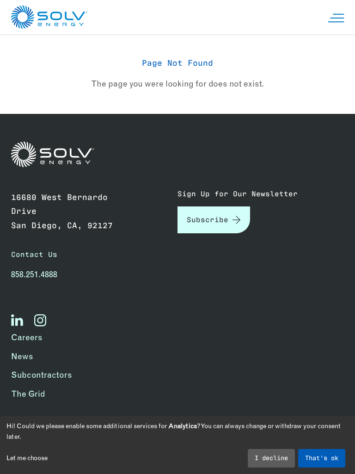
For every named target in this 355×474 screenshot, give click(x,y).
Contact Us (34, 254)
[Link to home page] (52, 154)
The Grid (28, 393)
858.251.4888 (34, 274)
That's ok (321, 457)
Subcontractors (41, 374)
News (22, 356)
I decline (271, 457)
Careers (27, 337)
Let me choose (27, 458)
